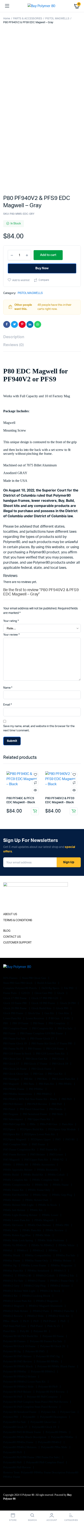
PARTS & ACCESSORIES (27, 18)
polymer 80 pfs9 (13, 1396)
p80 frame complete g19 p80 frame (42, 1033)
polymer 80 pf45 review (18, 1361)
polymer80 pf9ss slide (54, 1447)
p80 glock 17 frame (36, 1063)
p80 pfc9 (67, 1099)
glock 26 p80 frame (15, 1008)
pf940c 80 (22, 1164)
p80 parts (29, 1083)
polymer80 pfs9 (12, 1462)
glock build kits (41, 1008)
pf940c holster (12, 1200)
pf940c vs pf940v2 (42, 1245)
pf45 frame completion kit (19, 1149)
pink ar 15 (53, 1326)
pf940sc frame (12, 1260)
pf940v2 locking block (36, 1295)
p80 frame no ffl (13, 1048)
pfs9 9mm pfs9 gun (14, 1326)
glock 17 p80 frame (15, 998)
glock (61, 993)
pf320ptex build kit (32, 1129)
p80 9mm (39, 1023)
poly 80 (25, 1331)
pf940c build (11, 1174)
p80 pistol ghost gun (32, 1109)
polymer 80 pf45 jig (48, 1356)
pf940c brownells (47, 1169)
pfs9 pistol (36, 1326)
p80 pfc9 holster (13, 1104)
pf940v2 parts (41, 1311)
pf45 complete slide (15, 1144)
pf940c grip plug (62, 1194)
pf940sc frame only (37, 1260)
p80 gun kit (55, 1073)
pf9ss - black (11, 1321)
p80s (33, 1124)
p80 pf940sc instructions (18, 1093)
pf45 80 (70, 1139)
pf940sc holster (62, 1260)
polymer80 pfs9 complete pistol (45, 1462)
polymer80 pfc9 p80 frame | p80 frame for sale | (32, 1457)
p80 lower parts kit (63, 1078)
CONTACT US (12, 937)
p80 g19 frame (55, 1048)
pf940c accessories (44, 1164)
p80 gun (38, 1073)
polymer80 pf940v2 (50, 1442)
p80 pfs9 (57, 1104)
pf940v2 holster (60, 1285)
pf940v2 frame (37, 1280)
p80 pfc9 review (37, 1104)
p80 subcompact (13, 1119)
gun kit (49, 1013)
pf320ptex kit (11, 1134)
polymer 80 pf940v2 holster (20, 1376)
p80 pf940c (66, 1083)
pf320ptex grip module (62, 1129)
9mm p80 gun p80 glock (18, 982)
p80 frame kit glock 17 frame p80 (52, 1043)
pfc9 (36, 1321)
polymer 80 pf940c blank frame (56, 1366)
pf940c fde (42, 1184)
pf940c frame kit (13, 1189)
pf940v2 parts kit (64, 1311)
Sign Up (68, 862)
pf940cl (8, 1250)
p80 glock (58, 1058)
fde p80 (69, 988)
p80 (5, 1023)
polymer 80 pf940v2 (43, 1371)
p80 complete (57, 1023)
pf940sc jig (10, 1265)
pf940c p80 (63, 1225)
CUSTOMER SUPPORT (17, 942)
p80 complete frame (15, 1028)
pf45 (58, 1139)
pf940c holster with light (18, 1205)
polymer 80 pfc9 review (50, 1391)
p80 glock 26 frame (15, 1068)
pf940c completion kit (17, 1184)
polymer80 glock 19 (44, 1427)
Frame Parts (10, 993)
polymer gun (68, 1411)
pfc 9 (26, 1321)
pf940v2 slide (36, 1316)
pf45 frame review (14, 1154)
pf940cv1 (23, 1250)
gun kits (64, 1013)
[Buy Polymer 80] (42, 6)
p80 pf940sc (36, 1089)
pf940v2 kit (10, 1295)
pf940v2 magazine (47, 1300)
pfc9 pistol (49, 1321)
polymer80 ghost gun (44, 1422)
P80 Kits (42, 1078)
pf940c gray (40, 1194)
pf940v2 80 (25, 1275)
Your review (11, 634)
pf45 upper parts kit (36, 1159)
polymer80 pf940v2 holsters (20, 1447)
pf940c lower (50, 1215)
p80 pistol (9, 1109)
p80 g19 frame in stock (17, 1053)
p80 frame (9, 1033)
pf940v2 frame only (62, 1280)
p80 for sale (65, 1028)
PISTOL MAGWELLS (57, 18)
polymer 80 (41, 1331)
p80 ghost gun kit (37, 1058)
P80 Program (11, 1114)
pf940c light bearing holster (20, 1215)
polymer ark (48, 1411)
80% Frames (10, 978)
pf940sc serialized (39, 1270)
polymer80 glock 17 (15, 1427)
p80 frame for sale (14, 1038)
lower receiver (35, 1018)
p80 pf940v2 (44, 1093)
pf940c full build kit (16, 1194)
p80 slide (58, 1114)
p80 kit (28, 1078)
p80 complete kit (43, 1028)
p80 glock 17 (11, 1063)
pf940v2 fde (67, 1275)
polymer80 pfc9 (12, 1452)
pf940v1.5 (60, 1270)
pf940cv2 (39, 1250)
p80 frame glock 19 (15, 1043)
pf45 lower (57, 1154)
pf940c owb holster (39, 1225)
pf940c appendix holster (18, 1169)
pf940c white (67, 1245)
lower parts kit (12, 1018)
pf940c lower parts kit (16, 1220)
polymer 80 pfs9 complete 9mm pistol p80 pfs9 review (35, 1401)
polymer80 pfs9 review (17, 1467)
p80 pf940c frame (14, 1089)
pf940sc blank (12, 1255)
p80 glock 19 (60, 1063)
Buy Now (42, 268)
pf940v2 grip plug (35, 1285)
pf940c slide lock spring (18, 1240)
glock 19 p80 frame (43, 1003)
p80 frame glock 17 (42, 1038)
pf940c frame (61, 1184)
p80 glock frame (41, 1068)
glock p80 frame (13, 1013)
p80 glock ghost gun (16, 1073)
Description (13, 337)
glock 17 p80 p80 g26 (45, 998)
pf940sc (54, 1250)
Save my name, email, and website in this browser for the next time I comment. (39, 728)
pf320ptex (9, 1129)
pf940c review (55, 1230)
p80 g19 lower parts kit (50, 1053)
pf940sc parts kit (13, 1270)
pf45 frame (39, 1144)
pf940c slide (43, 1235)
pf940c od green (13, 1225)
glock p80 (62, 1008)
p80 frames (35, 1048)
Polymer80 (29, 1416)
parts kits (68, 1124)
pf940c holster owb (37, 1200)
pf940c (7, 1164)
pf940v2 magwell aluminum (46, 1305)
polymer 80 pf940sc (15, 1371)
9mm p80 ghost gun (34, 978)
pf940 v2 (58, 1159)
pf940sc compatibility (38, 1255)
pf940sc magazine (62, 1265)
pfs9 (63, 1321)
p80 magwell (11, 1083)
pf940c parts (10, 1230)
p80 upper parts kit (39, 1119)
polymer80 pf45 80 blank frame (22, 1432)
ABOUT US (10, 914)
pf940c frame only (39, 1189)
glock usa (34, 1013)
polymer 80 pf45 (35, 1351)
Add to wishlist (21, 280)
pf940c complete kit (15, 1179)
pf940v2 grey (11, 1285)
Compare (44, 280)
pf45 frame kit (49, 1149)
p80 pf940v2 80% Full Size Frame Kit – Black (30, 1099)
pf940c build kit (33, 1174)
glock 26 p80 (68, 1003)
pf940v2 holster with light (19, 1290)
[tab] (39, 337)
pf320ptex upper (41, 1139)
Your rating (11, 621)
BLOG (6, 931)
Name (7, 687)
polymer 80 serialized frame (20, 1411)
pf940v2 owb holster (16, 1311)
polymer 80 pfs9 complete (42, 1396)
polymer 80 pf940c (48, 1361)
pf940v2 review (13, 1316)
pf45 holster (37, 1154)
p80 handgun (11, 1078)
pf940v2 (8, 1275)
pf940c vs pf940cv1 (15, 1245)
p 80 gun (54, 1018)
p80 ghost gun (12, 1058)
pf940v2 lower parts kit (17, 1300)
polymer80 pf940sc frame (18, 1442)
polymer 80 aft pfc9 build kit (21, 1336)
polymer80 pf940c (57, 1432)
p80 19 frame (20, 1023)
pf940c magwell (44, 1220)
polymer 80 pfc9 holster (17, 1391)
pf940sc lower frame (34, 1265)
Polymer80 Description (53, 1416)
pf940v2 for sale (13, 1280)
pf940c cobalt (56, 1174)
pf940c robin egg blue (17, 1235)
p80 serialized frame (35, 1114)
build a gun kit (47, 982)
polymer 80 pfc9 (48, 1386)
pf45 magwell (11, 1159)
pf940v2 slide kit (59, 1316)
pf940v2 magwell (14, 1305)
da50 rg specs (51, 988)
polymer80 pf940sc (62, 1437)
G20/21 (26, 993)
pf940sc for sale (66, 1255)
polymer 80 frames (14, 1341)
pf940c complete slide (46, 1179)
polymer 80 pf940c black (18, 1366)
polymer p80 (11, 1416)
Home (6, 18)
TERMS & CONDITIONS (17, 920)
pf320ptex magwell (15, 1139)
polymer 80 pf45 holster (17, 1356)
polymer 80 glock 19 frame (19, 1346)
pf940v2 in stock (50, 1290)
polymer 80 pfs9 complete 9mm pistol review (30, 1406)
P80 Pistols (56, 1109)
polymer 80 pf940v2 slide (18, 1386)
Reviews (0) (13, 345)
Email (7, 704)
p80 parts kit (46, 1083)
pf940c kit (36, 1210)
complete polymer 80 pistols (20, 988)
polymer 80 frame (53, 1336)
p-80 (67, 1018)
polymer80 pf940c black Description (25, 1437)
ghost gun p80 (44, 993)
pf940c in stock (48, 1205)
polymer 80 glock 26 (52, 1346)
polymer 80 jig (12, 1351)
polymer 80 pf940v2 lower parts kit (24, 1381)
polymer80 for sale (14, 1422)
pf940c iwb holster (14, 1210)
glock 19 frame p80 (15, 1003)
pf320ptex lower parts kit (39, 1134)
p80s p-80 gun (49, 1124)
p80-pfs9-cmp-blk (14, 1124)
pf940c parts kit (32, 1230)
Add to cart (35, 811)
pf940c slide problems (51, 1240)
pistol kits (9, 1331)
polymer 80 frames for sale (46, 1341)
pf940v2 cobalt (45, 1275)
